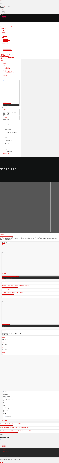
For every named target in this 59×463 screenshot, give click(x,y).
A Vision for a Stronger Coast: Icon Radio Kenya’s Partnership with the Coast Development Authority (9, 432)
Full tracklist (6, 153)
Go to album (2, 9)
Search (11, 57)
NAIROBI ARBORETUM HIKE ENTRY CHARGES (10, 276)
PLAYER (4, 56)
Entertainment (2, 234)
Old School (4, 102)
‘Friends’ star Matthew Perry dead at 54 (6, 236)
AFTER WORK (3, 352)
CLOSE (1, 462)
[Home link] (9, 28)
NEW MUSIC (3, 342)
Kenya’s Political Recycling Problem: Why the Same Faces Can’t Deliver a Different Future (10, 287)
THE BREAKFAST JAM (7, 103)
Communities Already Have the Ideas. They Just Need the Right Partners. (6, 425)
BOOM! (2, 347)
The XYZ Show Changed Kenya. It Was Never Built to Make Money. (8, 294)
